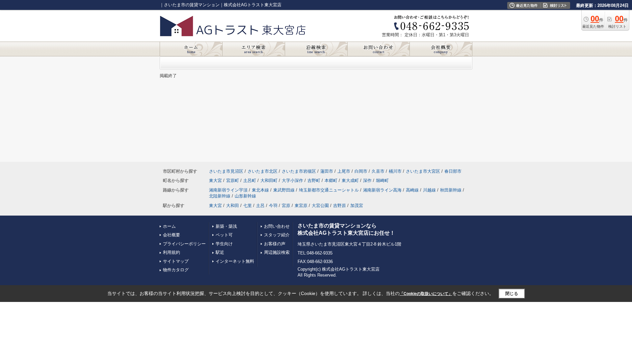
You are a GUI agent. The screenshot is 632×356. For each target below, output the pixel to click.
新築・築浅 (226, 226)
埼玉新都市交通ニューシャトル (329, 190)
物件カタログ (176, 269)
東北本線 (260, 190)
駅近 (220, 252)
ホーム (169, 226)
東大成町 (350, 180)
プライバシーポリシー (184, 243)
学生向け (224, 243)
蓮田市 (326, 171)
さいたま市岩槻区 (299, 171)
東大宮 (215, 180)
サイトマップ (176, 261)
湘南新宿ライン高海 (382, 190)
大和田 (232, 205)
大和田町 (268, 180)
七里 (247, 205)
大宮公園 (320, 205)
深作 (367, 180)
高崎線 (412, 190)
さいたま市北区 (262, 171)
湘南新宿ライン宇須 (228, 190)
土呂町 (249, 180)
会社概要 (171, 234)
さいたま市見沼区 (226, 171)
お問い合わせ (277, 226)
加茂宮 (356, 205)
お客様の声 (274, 243)
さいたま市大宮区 (423, 171)
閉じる (511, 293)
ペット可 (224, 234)
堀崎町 (382, 180)
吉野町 (313, 180)
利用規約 (171, 252)
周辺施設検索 (277, 252)
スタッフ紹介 (277, 234)
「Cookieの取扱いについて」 (426, 293)
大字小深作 (292, 180)
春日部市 (452, 171)
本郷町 (331, 180)
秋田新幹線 (450, 190)
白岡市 (361, 171)
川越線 (429, 190)
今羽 (273, 205)
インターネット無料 (235, 261)
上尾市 (343, 171)
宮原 (286, 205)
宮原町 (232, 180)
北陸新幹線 (219, 195)
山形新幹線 (245, 195)
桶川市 (395, 171)
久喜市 (378, 171)
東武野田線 (284, 190)
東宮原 (301, 205)
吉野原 (339, 205)
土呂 (260, 205)
